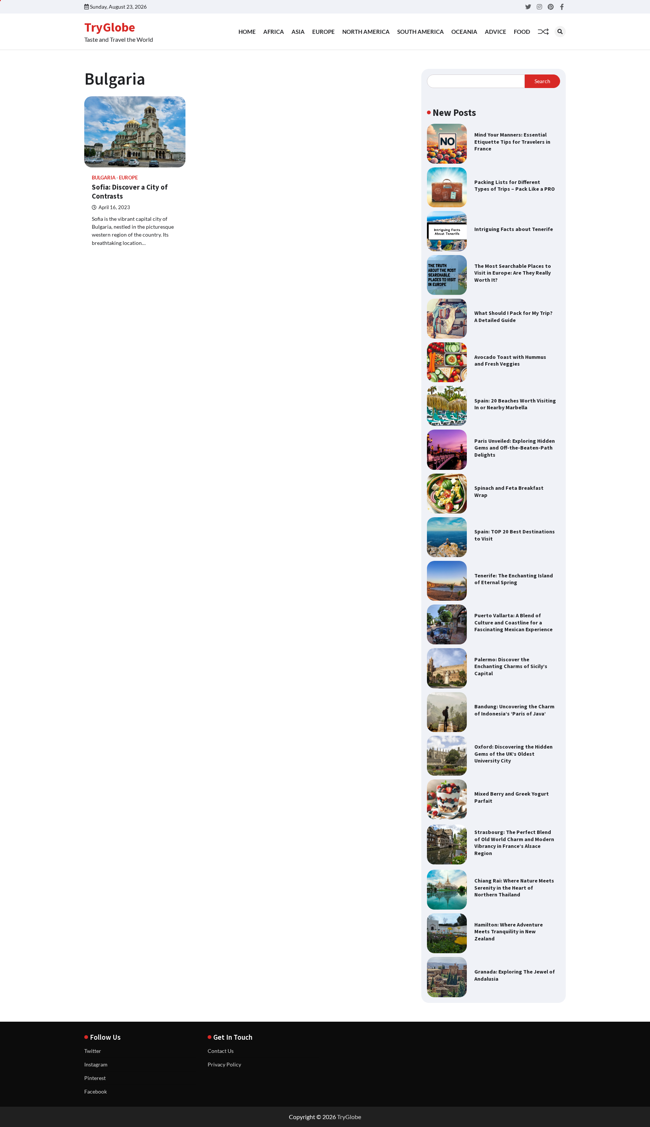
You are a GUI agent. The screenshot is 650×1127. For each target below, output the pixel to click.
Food (522, 31)
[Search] (560, 31)
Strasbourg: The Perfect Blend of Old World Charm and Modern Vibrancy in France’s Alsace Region (514, 843)
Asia (298, 31)
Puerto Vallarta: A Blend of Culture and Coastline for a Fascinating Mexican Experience (513, 622)
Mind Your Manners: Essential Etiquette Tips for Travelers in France (512, 141)
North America (366, 31)
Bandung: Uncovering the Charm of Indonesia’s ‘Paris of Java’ (514, 710)
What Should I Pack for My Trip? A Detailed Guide (513, 317)
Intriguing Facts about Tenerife (513, 229)
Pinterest (95, 1078)
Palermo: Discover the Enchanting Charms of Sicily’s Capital (510, 666)
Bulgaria (103, 178)
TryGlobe (109, 27)
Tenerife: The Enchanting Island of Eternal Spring (513, 579)
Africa (273, 31)
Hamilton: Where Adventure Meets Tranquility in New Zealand (508, 931)
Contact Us (221, 1051)
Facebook (95, 1091)
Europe (323, 31)
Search (542, 81)
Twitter (92, 1051)
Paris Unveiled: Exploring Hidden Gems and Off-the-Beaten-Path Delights (514, 447)
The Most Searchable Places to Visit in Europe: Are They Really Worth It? (512, 273)
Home (247, 31)
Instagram (96, 1064)
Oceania (464, 31)
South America (420, 31)
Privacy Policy (224, 1064)
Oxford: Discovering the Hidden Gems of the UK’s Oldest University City (513, 753)
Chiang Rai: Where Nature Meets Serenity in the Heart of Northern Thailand (514, 887)
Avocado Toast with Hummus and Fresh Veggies (510, 361)
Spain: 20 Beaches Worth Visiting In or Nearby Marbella (515, 404)
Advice (495, 31)
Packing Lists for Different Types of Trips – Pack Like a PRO (514, 186)
